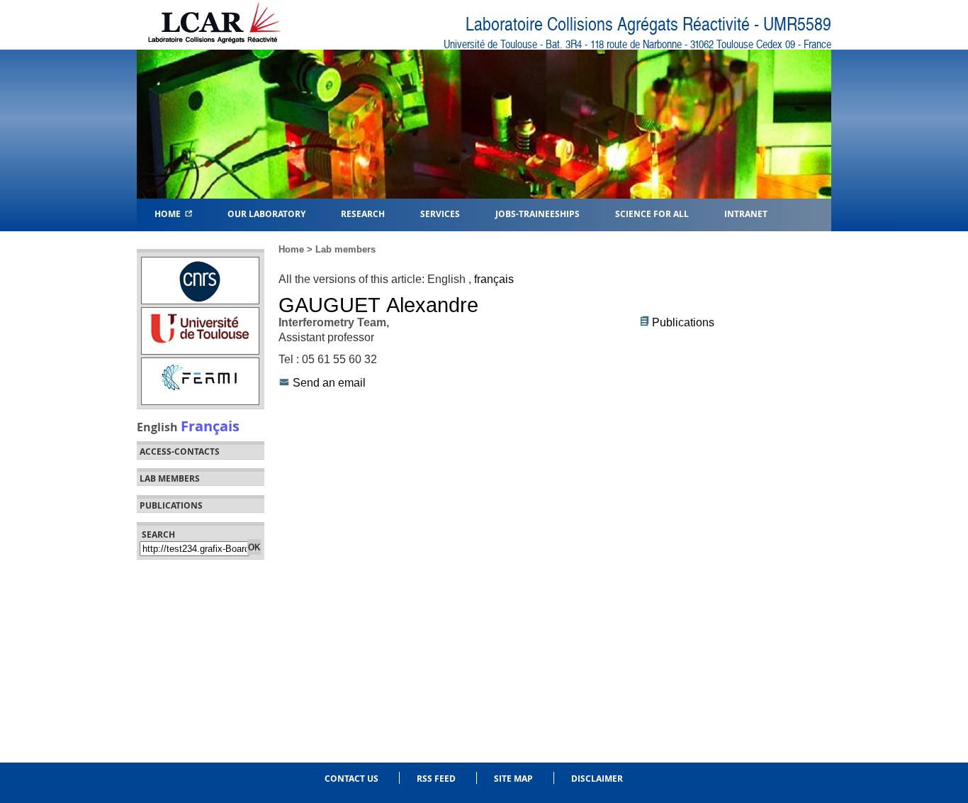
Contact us (351, 778)
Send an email (329, 383)
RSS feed (436, 778)
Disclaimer (597, 778)
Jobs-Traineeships (537, 213)
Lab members (170, 479)
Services (440, 213)
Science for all (652, 213)
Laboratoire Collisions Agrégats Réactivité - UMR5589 (648, 24)
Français (210, 426)
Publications (683, 322)
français (494, 279)
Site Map (513, 778)
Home (169, 213)
